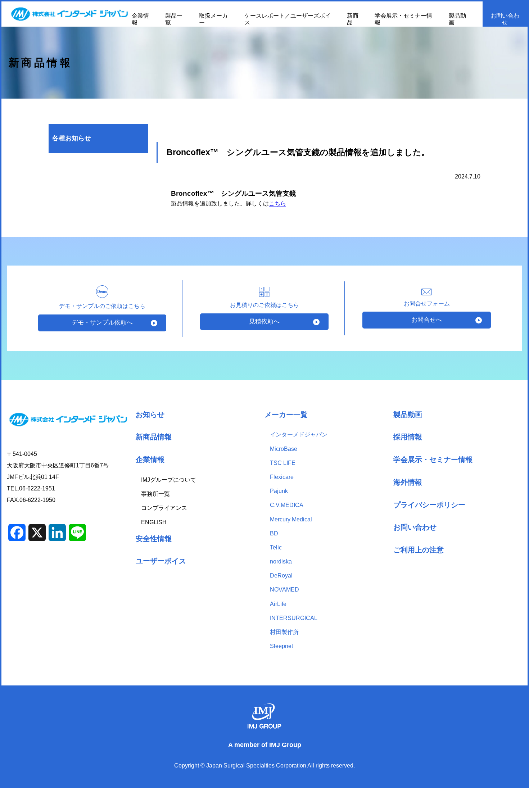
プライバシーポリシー (429, 505)
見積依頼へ (264, 321)
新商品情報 (154, 437)
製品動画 (407, 414)
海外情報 (407, 482)
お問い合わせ (504, 19)
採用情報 (407, 437)
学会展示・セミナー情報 (433, 459)
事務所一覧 (155, 494)
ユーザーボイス (161, 561)
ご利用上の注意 (418, 549)
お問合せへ (426, 319)
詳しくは (266, 203)
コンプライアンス (164, 508)
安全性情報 (154, 538)
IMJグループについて (168, 480)
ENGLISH (154, 522)
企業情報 (150, 459)
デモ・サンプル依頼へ (102, 322)
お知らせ (150, 414)
